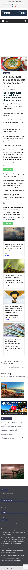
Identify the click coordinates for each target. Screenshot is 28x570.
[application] (14, 408)
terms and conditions (15, 560)
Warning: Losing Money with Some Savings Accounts (14, 245)
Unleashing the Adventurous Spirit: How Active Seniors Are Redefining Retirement (14, 308)
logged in (11, 376)
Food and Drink (6, 73)
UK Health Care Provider (7, 493)
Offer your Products (6, 504)
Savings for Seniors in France (17, 367)
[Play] (3, 413)
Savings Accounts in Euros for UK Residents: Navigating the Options (13, 341)
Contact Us (4, 508)
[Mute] (22, 413)
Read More (7, 255)
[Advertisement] (14, 42)
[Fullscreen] (25, 413)
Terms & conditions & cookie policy (17, 569)
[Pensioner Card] (3, 21)
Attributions (4, 518)
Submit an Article (5, 506)
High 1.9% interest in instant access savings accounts (13, 362)
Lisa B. (13, 89)
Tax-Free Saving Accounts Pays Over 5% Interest (13, 276)
